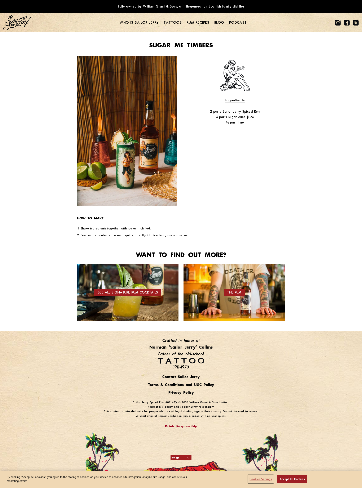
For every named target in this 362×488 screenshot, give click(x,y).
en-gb (175, 458)
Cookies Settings (261, 479)
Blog (219, 22)
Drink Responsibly (181, 426)
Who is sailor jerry (139, 22)
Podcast (238, 22)
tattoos (173, 22)
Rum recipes (198, 22)
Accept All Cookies (292, 479)
